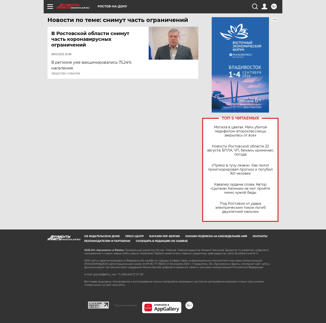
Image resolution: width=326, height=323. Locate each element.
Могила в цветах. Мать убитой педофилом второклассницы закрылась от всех (240, 131)
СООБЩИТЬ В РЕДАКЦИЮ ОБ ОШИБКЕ (162, 241)
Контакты (260, 236)
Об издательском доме (102, 236)
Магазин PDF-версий (164, 236)
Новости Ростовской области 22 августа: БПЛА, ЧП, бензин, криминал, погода (240, 150)
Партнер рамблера (125, 305)
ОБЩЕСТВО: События (65, 74)
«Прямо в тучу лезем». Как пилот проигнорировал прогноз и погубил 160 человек (240, 169)
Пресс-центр (134, 236)
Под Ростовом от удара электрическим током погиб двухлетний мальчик (240, 208)
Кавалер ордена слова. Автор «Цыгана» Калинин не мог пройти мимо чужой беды (240, 188)
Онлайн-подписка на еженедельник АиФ (216, 236)
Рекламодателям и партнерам (107, 241)
